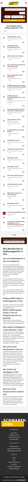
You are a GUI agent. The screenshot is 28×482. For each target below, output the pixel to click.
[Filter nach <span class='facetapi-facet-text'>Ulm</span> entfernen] (3, 31)
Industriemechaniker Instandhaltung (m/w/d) (13, 46)
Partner (14, 458)
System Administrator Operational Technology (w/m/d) (16, 65)
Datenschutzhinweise (14, 462)
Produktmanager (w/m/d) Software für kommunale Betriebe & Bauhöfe (16, 86)
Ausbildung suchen (14, 435)
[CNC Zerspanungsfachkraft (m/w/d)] (4, 213)
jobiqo (22, 477)
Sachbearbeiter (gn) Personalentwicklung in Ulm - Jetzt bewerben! (16, 97)
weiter (14, 235)
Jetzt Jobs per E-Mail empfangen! (15, 242)
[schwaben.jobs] (14, 3)
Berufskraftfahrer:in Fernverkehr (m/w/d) (15, 130)
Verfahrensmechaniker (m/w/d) (15, 149)
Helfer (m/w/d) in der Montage (15, 56)
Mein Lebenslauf (14, 439)
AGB (14, 460)
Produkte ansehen (14, 447)
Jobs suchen (14, 433)
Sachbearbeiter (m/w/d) (13, 140)
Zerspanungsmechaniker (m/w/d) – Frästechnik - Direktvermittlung (16, 110)
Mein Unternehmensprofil (14, 449)
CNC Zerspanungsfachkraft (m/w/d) (16, 212)
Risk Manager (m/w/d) (13, 167)
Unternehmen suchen (14, 437)
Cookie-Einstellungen (14, 469)
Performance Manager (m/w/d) (15, 175)
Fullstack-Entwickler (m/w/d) (14, 184)
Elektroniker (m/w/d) (12, 158)
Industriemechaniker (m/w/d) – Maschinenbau (15, 76)
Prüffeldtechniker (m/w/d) (14, 37)
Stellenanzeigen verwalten (14, 451)
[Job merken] (4, 37)
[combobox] (15, 9)
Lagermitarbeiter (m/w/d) (13, 119)
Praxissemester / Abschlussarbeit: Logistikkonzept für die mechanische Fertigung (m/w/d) (16, 223)
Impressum (14, 464)
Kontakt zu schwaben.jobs (14, 467)
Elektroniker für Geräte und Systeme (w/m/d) (14, 193)
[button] (4, 16)
